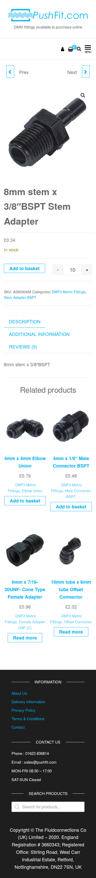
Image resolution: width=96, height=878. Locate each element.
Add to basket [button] (25, 500)
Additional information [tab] (39, 334)
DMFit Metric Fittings (69, 291)
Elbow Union (32, 490)
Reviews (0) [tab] (23, 346)
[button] (83, 95)
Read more (25, 637)
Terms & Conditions (28, 718)
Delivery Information (28, 701)
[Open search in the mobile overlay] (48, 807)
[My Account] (63, 49)
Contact (18, 727)
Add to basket (24, 268)
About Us (19, 693)
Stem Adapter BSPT (20, 297)
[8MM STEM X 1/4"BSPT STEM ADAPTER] (10, 71)
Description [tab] (24, 321)
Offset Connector (78, 621)
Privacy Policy (24, 710)
